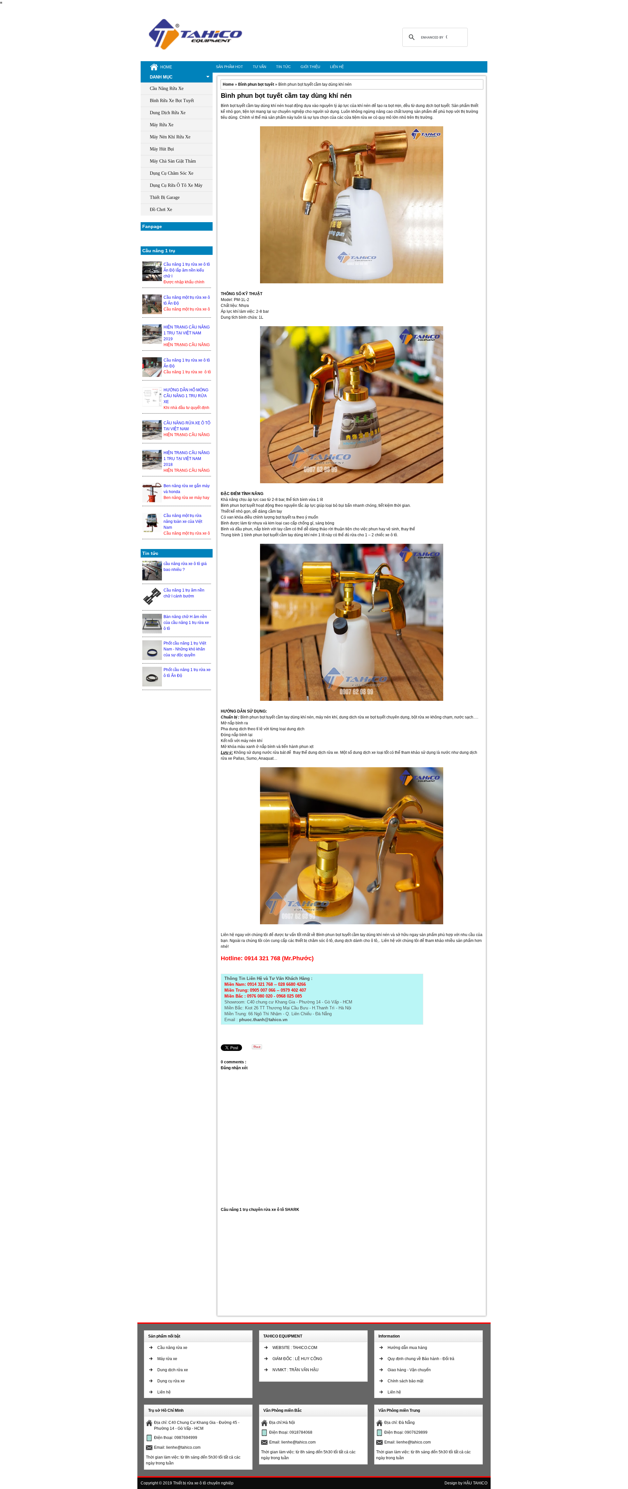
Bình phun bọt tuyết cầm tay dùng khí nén (286, 95)
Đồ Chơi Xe (161, 209)
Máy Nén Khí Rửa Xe (170, 136)
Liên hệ (337, 67)
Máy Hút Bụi (162, 149)
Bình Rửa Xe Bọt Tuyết (172, 100)
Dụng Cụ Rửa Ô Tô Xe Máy (176, 185)
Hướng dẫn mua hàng (407, 1347)
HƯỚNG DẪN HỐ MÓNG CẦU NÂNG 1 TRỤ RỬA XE (186, 396)
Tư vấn (259, 67)
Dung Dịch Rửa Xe (167, 112)
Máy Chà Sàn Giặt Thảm (173, 161)
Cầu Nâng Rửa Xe (166, 88)
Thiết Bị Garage (165, 197)
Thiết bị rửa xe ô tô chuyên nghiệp (203, 1483)
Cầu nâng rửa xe (172, 1347)
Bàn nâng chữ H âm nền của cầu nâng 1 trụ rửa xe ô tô (186, 622)
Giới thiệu (310, 67)
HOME (166, 67)
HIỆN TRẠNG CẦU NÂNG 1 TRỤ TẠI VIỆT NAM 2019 (187, 333)
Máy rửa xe (167, 1358)
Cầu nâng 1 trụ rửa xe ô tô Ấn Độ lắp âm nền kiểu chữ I (187, 270)
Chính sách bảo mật (405, 1381)
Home (229, 84)
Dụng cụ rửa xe (171, 1381)
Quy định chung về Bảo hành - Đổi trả (421, 1358)
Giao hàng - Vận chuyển (409, 1370)
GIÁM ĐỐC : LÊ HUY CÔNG (297, 1358)
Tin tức (283, 67)
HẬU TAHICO (475, 1483)
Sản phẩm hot (229, 67)
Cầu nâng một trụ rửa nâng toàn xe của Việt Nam (183, 521)
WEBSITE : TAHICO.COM (294, 1347)
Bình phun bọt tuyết (256, 84)
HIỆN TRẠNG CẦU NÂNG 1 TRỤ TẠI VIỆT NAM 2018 (187, 459)
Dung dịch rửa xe (172, 1370)
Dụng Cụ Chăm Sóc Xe (171, 173)
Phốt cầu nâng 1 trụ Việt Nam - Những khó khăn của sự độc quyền (185, 649)
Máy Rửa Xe (161, 124)
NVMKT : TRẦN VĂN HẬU (295, 1370)
